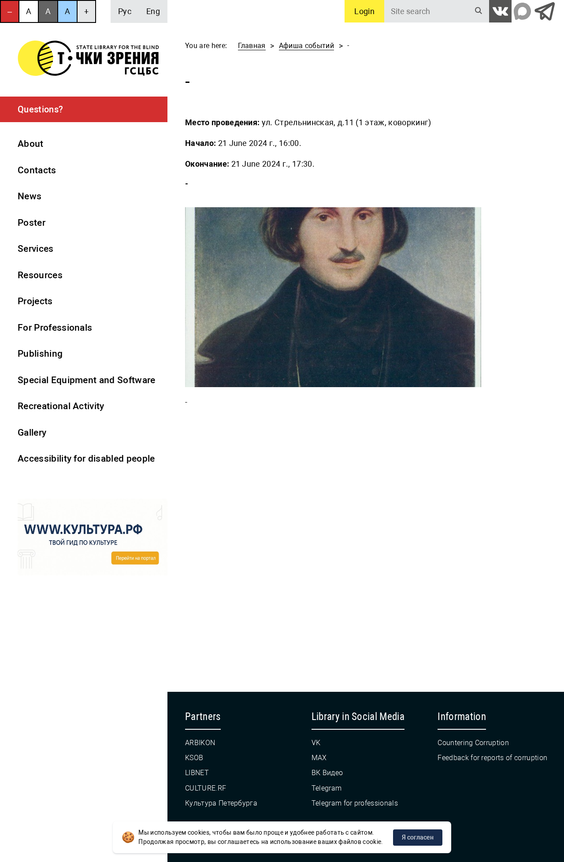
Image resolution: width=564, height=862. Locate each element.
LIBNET (197, 773)
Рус (124, 11)
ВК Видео (327, 773)
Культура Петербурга (221, 803)
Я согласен (418, 837)
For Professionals (55, 327)
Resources (40, 275)
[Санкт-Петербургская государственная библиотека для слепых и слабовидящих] (88, 60)
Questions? (40, 109)
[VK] (500, 11)
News (29, 196)
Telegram (327, 788)
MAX (319, 758)
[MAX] (522, 11)
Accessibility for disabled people (86, 458)
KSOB (194, 758)
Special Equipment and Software (87, 380)
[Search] (478, 11)
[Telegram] (544, 11)
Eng (153, 11)
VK (316, 743)
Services (36, 248)
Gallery (32, 432)
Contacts (37, 170)
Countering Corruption (473, 743)
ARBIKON (200, 743)
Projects (35, 301)
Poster (31, 222)
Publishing (40, 353)
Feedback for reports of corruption (492, 758)
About (31, 143)
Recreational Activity (61, 406)
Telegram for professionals (355, 803)
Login (364, 11)
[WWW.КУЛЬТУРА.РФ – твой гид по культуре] (92, 539)
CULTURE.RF (205, 788)
